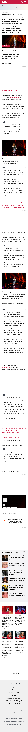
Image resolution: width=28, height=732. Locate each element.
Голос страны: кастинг (6, 5)
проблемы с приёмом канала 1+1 (14, 690)
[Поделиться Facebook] (13, 50)
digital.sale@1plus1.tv (14, 722)
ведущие (14, 695)
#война (5, 513)
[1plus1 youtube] (19, 683)
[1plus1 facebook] (16, 683)
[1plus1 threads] (11, 683)
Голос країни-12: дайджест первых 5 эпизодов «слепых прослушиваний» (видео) (13, 205)
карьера (14, 693)
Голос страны (6, 45)
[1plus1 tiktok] (13, 683)
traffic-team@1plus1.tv (14, 725)
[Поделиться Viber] (15, 50)
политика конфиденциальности (14, 700)
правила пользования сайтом (14, 701)
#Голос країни (12, 513)
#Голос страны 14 (19, 654)
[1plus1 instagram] (8, 683)
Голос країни (5, 612)
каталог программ (14, 692)
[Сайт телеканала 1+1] (4, 2)
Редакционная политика (14, 703)
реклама (14, 689)
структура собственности (14, 698)
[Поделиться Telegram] (10, 50)
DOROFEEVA (6, 367)
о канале (14, 687)
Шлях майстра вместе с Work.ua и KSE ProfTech (11, 7)
